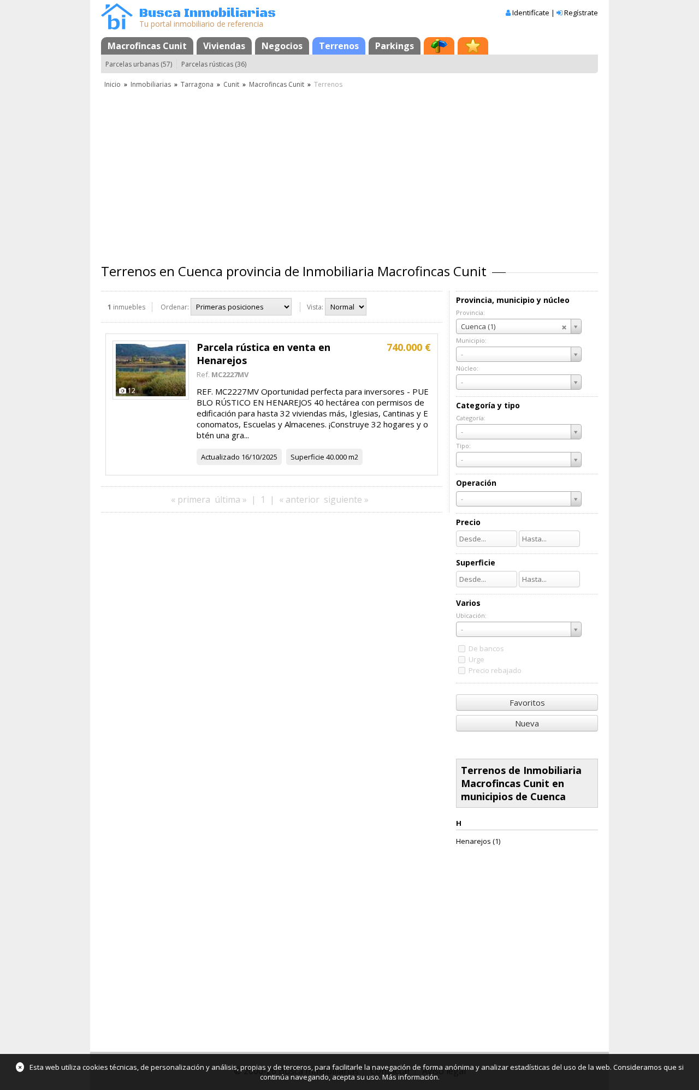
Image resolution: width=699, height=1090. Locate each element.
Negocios (282, 46)
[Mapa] (439, 46)
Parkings (394, 46)
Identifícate (530, 12)
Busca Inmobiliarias (207, 13)
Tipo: (463, 446)
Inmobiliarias (151, 84)
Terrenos (339, 46)
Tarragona (197, 84)
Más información (410, 1077)
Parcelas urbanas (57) (138, 64)
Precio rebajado (495, 670)
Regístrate (581, 12)
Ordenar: (175, 307)
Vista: (315, 307)
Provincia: (470, 312)
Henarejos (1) (478, 841)
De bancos (486, 648)
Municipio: (471, 340)
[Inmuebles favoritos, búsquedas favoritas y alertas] (473, 46)
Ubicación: (471, 615)
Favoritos (527, 702)
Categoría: (470, 418)
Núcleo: (467, 368)
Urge (476, 659)
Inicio (112, 84)
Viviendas (224, 46)
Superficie (307, 457)
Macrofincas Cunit (147, 46)
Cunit (231, 84)
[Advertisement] (349, 172)
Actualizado (220, 457)
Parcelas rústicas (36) (213, 64)
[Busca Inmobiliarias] (117, 27)
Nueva (527, 723)
